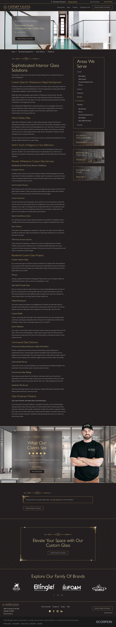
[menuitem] (88, 78)
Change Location (72, 2)
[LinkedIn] (61, 611)
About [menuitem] (68, 7)
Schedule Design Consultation (102, 7)
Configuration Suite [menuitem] (85, 7)
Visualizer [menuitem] (75, 7)
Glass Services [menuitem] (61, 7)
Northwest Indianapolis (59, 2)
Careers (63, 607)
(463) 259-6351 (108, 2)
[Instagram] (58, 611)
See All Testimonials (37, 471)
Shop (68, 607)
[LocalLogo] (17, 7)
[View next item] (62, 595)
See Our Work (80, 177)
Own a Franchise (94, 2)
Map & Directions (8, 613)
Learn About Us (80, 159)
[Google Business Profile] (50, 611)
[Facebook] (54, 611)
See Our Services (80, 142)
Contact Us (56, 607)
